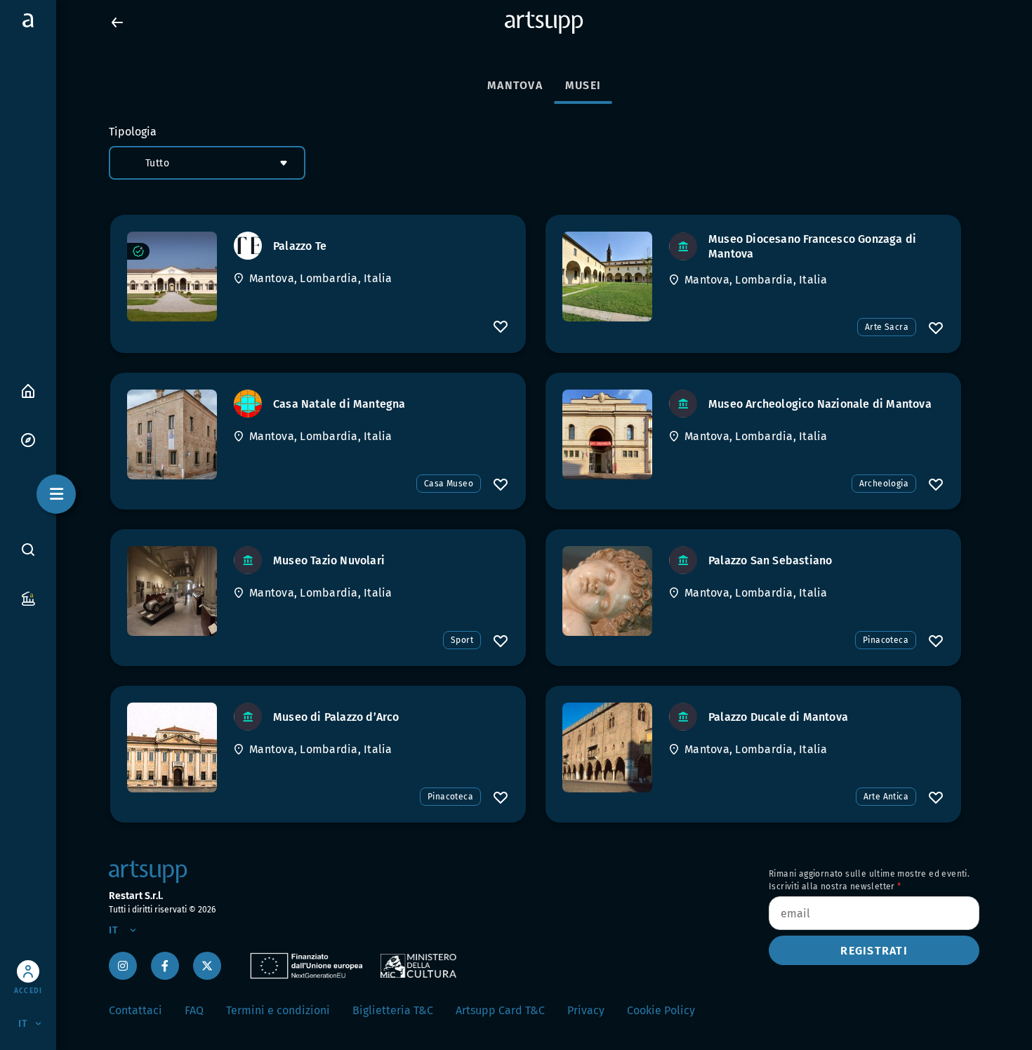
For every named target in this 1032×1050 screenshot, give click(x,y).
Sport (462, 640)
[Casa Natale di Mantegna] (172, 434)
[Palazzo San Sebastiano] (607, 591)
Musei (583, 85)
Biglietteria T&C (392, 1010)
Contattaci (135, 1010)
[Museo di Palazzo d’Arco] (172, 747)
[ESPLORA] (28, 439)
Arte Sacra (886, 327)
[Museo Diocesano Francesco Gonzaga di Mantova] (607, 276)
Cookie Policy (661, 1010)
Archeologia (883, 484)
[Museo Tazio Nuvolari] (172, 591)
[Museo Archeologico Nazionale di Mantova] (607, 434)
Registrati (874, 950)
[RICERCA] (28, 549)
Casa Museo (448, 484)
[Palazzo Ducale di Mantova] (607, 747)
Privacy (585, 1010)
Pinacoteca (885, 640)
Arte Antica (886, 797)
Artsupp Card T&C (500, 1010)
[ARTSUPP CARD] (28, 597)
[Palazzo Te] (172, 276)
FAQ (194, 1010)
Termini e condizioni (278, 1010)
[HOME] (28, 390)
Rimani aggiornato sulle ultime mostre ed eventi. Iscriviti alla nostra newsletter (869, 880)
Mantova (515, 85)
